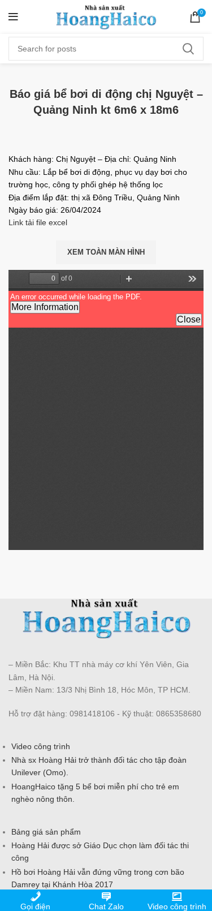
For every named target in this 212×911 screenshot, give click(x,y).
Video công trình (40, 746)
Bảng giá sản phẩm (46, 831)
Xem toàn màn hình (106, 252)
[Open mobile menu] (13, 17)
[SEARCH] (188, 49)
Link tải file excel (37, 222)
